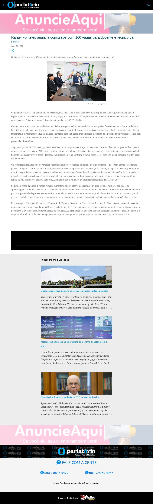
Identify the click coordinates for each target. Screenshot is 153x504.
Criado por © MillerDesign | (69, 498)
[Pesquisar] (149, 5)
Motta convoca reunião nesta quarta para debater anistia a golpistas (74, 291)
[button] (13, 51)
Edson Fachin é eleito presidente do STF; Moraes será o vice (70, 397)
